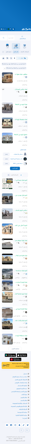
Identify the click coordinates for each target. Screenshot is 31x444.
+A (27, 430)
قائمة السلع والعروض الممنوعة (19, 406)
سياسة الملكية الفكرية (21, 415)
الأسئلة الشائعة (23, 409)
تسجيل (25, 374)
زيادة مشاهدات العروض (21, 383)
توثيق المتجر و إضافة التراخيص (19, 391)
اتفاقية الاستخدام (22, 386)
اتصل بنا (25, 418)
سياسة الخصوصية (22, 412)
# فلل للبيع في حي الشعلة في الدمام (16, 68)
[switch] (9, 175)
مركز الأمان (24, 394)
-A (21, 430)
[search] (3, 37)
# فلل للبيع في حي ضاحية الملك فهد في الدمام (13, 64)
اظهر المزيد (15, 168)
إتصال (6, 154)
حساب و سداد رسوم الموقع (20, 377)
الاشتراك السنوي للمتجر (21, 380)
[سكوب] (7, 58)
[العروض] (3, 58)
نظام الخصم (24, 400)
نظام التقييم (24, 397)
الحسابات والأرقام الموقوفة (20, 403)
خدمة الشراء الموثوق (21, 388)
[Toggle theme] (13, 29)
